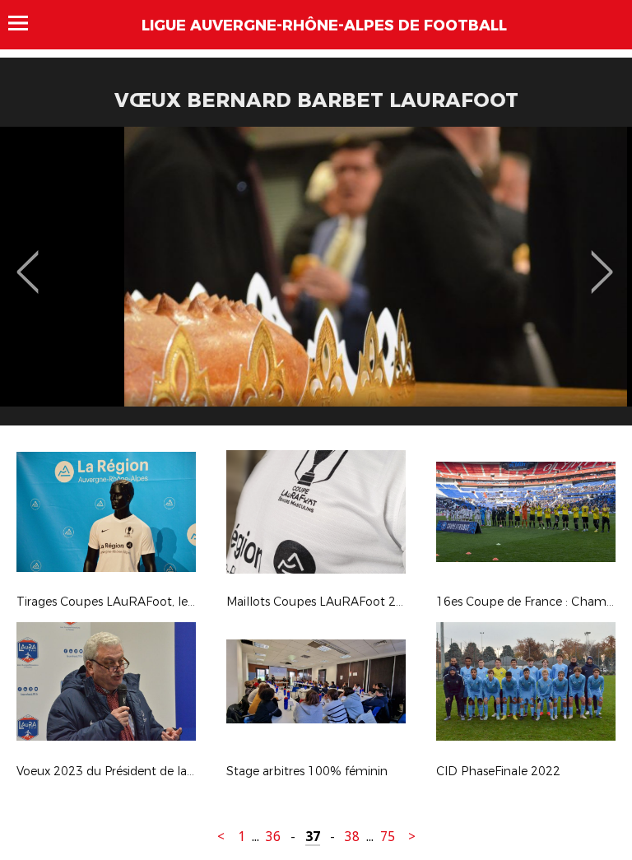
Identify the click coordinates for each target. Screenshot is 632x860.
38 (352, 836)
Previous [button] (27, 260)
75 (387, 836)
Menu (26, 23)
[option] (316, 282)
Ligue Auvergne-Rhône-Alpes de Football (324, 25)
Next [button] (602, 260)
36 (273, 836)
